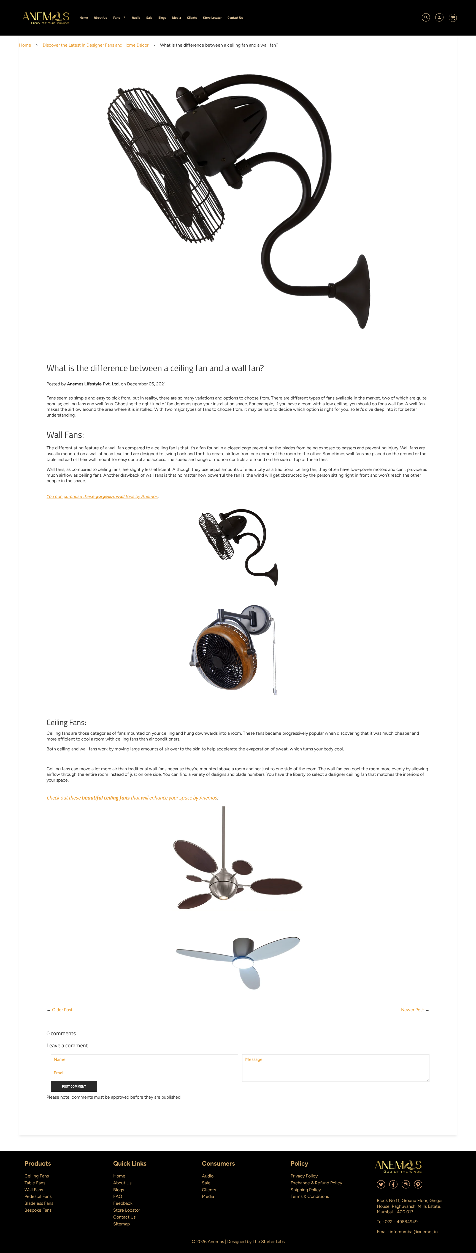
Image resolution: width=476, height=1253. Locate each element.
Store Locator (126, 1210)
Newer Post (412, 1009)
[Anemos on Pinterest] (418, 1186)
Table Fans (35, 1182)
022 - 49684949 (401, 1221)
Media (208, 1196)
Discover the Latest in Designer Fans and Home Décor (95, 45)
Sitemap (121, 1224)
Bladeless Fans (39, 1203)
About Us (122, 1182)
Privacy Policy (304, 1176)
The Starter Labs (269, 1241)
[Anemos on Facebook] (393, 1186)
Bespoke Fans (38, 1210)
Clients (209, 1189)
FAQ (117, 1196)
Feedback (122, 1203)
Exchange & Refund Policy (316, 1182)
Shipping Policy (306, 1189)
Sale (206, 1182)
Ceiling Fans (37, 1176)
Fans (117, 17)
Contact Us (124, 1217)
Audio (207, 1176)
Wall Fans (34, 1189)
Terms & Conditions (310, 1196)
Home (25, 45)
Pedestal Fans (38, 1196)
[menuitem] (84, 17)
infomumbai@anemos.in (414, 1231)
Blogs (118, 1189)
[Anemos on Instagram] (406, 1186)
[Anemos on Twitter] (381, 1186)
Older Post (62, 1009)
